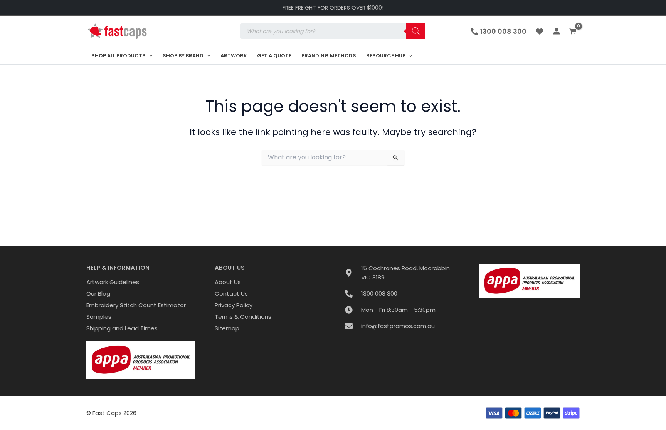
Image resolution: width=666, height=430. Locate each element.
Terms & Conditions (243, 317)
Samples (98, 317)
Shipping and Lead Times (122, 328)
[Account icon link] (556, 31)
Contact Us (231, 293)
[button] (149, 55)
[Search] (416, 31)
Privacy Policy (233, 305)
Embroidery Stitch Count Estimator (136, 305)
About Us (228, 282)
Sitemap (227, 328)
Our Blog (98, 293)
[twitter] (540, 31)
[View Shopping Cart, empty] (574, 32)
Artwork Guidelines (112, 282)
